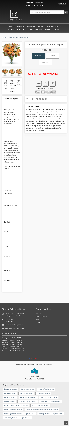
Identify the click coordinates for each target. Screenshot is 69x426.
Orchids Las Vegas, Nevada (13, 409)
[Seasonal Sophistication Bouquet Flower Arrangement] (5, 72)
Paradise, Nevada (10, 397)
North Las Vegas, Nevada (49, 397)
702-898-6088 (38, 2)
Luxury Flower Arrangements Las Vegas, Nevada (42, 409)
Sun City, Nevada (9, 393)
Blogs (37, 319)
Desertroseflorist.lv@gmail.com (14, 325)
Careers (38, 322)
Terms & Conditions (41, 316)
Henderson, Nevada (43, 393)
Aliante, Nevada (9, 401)
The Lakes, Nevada (26, 393)
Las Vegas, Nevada (10, 389)
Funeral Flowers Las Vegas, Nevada (16, 405)
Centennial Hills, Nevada (28, 397)
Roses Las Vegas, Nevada (40, 405)
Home (4, 37)
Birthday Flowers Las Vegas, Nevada (50, 414)
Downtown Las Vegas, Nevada (50, 401)
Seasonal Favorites (16, 26)
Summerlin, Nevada (27, 389)
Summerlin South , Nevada (27, 401)
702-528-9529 (38, 6)
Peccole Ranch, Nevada (46, 389)
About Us (38, 313)
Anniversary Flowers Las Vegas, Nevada (17, 418)
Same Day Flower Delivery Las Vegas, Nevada (19, 414)
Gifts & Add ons (35, 30)
